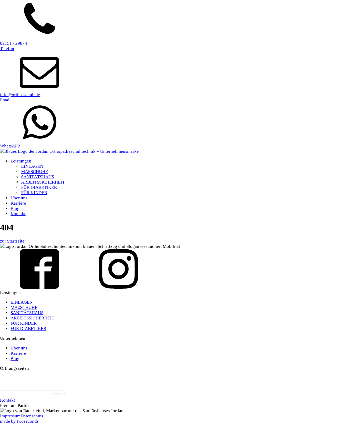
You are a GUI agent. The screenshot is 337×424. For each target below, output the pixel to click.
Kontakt (18, 213)
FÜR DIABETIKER (39, 187)
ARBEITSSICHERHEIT (43, 182)
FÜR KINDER (34, 192)
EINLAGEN (32, 166)
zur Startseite (12, 241)
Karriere (18, 203)
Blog (15, 208)
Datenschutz (32, 415)
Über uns (19, 197)
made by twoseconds (19, 421)
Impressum (10, 415)
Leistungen (21, 161)
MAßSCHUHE (34, 171)
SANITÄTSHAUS (37, 176)
